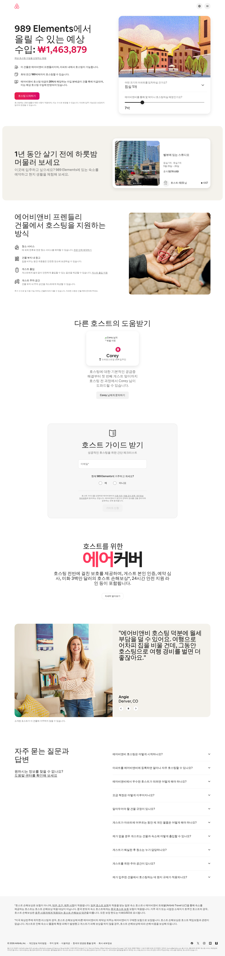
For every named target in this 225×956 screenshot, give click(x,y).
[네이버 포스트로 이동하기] (216, 943)
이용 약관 (118, 496)
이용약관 (65, 943)
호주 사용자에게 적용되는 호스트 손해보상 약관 (60, 912)
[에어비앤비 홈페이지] (17, 6)
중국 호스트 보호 (120, 909)
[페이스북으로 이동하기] (192, 943)
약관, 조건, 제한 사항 (63, 905)
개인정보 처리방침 (38, 943)
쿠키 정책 (53, 943)
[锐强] (166, 182)
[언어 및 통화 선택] (199, 6)
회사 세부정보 (105, 943)
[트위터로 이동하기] (198, 943)
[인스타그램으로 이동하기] (204, 943)
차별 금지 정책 (129, 496)
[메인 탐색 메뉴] (207, 6)
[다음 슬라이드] (135, 708)
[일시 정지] (128, 708)
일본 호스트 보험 (100, 905)
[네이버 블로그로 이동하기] (210, 943)
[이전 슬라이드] (121, 708)
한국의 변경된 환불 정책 (84, 943)
